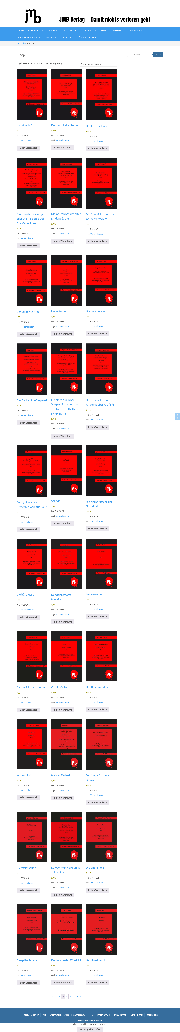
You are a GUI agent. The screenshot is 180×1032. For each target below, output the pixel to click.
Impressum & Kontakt (30, 1015)
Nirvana (90, 1020)
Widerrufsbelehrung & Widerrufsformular (68, 1015)
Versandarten (137, 1015)
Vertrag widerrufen (90, 1029)
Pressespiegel (152, 1015)
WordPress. (99, 1020)
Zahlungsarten (120, 1015)
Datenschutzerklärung (100, 1015)
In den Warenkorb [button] (28, 148)
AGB (44, 1015)
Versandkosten (27, 140)
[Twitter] (177, 418)
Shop (24, 43)
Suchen (157, 54)
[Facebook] (177, 415)
